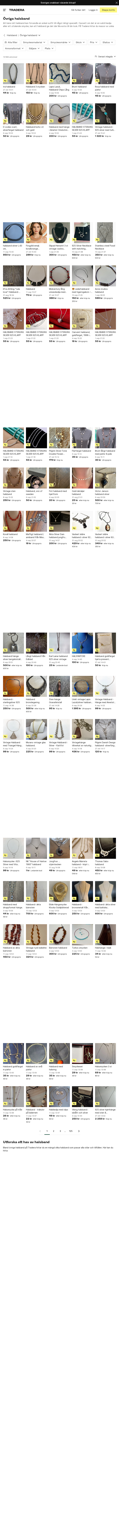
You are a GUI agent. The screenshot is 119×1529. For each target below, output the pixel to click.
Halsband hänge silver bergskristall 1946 (11, 658)
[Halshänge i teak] (105, 934)
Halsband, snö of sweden (34, 492)
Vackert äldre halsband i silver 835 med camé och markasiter (105, 536)
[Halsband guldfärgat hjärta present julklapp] (105, 643)
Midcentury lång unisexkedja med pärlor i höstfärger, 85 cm (58, 290)
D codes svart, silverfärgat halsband (13, 128)
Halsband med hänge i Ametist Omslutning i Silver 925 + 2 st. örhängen (59, 128)
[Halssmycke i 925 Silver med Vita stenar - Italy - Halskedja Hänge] (13, 848)
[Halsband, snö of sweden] (36, 478)
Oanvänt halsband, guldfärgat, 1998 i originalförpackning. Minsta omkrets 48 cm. (81, 334)
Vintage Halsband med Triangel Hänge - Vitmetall (13, 744)
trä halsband (9, 86)
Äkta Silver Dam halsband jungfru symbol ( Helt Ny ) (57, 536)
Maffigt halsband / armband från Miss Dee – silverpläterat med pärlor (35, 536)
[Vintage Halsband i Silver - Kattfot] (59, 729)
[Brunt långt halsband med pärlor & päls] (105, 437)
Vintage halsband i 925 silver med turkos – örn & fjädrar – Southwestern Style (105, 128)
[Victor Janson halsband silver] (105, 478)
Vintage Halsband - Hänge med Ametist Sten (104, 701)
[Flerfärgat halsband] (82, 437)
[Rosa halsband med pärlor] (105, 73)
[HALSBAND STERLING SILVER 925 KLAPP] (82, 113)
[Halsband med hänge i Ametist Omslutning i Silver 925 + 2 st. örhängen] (59, 113)
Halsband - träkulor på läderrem (35, 1111)
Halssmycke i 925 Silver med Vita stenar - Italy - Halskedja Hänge (11, 863)
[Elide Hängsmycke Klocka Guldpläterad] (59, 891)
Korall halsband (10, 534)
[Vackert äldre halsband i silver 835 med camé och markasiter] (105, 521)
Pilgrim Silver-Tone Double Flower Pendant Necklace (58, 452)
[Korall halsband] (13, 521)
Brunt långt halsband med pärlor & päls (105, 452)
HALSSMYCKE (78, 656)
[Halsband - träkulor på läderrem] (36, 1096)
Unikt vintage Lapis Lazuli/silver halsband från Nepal (82, 701)
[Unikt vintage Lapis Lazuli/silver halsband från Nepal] (82, 686)
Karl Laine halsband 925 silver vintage (58, 657)
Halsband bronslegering (32, 701)
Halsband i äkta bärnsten (33, 906)
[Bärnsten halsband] (59, 934)
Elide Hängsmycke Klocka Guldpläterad (59, 906)
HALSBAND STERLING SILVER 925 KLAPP (82, 128)
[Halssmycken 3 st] (105, 1053)
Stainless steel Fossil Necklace (105, 247)
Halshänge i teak (103, 948)
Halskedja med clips (58, 1109)
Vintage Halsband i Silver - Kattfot (58, 744)
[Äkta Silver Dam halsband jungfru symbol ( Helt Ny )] (59, 521)
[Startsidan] (16, 9)
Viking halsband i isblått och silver (80, 1111)
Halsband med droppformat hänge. (13, 906)
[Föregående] (41, 1131)
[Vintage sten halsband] (13, 478)
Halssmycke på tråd (12, 1109)
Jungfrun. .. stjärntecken (55, 863)
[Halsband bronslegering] (36, 686)
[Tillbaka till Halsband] (4, 35)
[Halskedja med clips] (59, 1096)
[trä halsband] (13, 73)
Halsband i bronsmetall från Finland (80, 906)
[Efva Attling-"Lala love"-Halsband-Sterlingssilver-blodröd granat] (13, 275)
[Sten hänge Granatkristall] (59, 686)
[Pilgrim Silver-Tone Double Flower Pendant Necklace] (59, 437)
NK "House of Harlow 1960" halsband (36, 863)
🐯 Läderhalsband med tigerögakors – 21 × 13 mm (81, 290)
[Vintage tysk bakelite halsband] (36, 934)
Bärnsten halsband (58, 948)
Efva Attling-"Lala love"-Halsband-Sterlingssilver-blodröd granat (11, 290)
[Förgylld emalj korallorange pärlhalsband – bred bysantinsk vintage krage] (36, 232)
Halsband (12, 35)
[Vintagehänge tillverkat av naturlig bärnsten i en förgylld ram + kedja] (82, 729)
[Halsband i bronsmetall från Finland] (82, 891)
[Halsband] (36, 275)
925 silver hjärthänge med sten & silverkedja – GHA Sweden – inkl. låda (105, 1111)
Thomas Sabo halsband (101, 863)
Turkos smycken (80, 948)
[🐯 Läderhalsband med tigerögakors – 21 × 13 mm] (82, 275)
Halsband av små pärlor (34, 1068)
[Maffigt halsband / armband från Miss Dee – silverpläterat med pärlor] (36, 521)
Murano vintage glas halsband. (36, 744)
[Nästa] (78, 1131)
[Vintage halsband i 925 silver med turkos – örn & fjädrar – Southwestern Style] (105, 113)
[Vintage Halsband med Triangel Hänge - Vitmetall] (13, 729)
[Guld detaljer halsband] (82, 478)
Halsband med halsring (56, 1068)
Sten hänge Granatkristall (55, 701)
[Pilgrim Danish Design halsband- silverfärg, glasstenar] (105, 729)
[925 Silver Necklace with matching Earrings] (82, 232)
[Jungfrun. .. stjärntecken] (59, 848)
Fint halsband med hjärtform (58, 492)
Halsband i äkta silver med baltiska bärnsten (105, 906)
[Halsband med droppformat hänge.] (13, 891)
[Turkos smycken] (82, 934)
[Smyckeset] (82, 1053)
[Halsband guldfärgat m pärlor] (13, 1053)
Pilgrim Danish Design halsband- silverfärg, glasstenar (105, 744)
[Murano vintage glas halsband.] (36, 729)
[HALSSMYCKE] (82, 643)
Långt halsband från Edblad (35, 657)
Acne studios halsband (101, 290)
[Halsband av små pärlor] (36, 1053)
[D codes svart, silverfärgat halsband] (13, 113)
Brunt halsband (79, 86)
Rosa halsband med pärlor (104, 88)
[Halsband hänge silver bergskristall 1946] (13, 643)
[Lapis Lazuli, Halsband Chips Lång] (59, 73)
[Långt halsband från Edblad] (36, 643)
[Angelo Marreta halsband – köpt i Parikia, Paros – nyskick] (82, 848)
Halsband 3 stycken (35, 86)
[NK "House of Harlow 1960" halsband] (36, 848)
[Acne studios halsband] (105, 275)
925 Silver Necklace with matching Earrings (81, 247)
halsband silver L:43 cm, (12, 247)
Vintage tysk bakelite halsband (36, 949)
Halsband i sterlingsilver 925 (11, 701)
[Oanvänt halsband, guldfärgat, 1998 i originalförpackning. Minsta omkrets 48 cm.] (82, 319)
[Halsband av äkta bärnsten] (13, 934)
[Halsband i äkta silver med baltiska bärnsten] (105, 891)
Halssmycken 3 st (103, 1066)
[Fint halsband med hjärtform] (59, 478)
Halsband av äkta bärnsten (11, 949)
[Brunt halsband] (82, 73)
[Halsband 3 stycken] (36, 73)
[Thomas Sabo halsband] (105, 848)
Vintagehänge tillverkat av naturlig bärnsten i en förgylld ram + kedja (82, 744)
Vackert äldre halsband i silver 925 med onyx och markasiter (82, 536)
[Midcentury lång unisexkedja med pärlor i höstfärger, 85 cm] (59, 275)
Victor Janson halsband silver (102, 492)
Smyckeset (77, 1066)
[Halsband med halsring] (59, 1053)
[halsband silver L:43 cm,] (13, 232)
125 (70, 1131)
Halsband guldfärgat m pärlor (13, 1068)
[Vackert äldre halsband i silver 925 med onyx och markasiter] (82, 521)
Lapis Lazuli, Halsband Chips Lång (59, 88)
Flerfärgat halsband (81, 451)
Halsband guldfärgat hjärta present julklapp (105, 658)
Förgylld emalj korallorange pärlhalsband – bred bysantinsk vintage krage (35, 247)
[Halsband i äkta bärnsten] (36, 891)
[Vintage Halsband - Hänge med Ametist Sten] (105, 686)
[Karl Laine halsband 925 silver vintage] (59, 643)
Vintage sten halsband (9, 492)
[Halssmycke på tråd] (13, 1096)
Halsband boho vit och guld (35, 128)
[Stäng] (116, 2)
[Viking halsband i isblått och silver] (82, 1096)
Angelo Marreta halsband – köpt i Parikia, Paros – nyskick (80, 863)
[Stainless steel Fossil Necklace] (105, 232)
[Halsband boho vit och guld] (36, 113)
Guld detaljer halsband (78, 492)
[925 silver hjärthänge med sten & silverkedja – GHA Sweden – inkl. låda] (105, 1096)
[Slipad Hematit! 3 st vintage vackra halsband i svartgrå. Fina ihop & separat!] (59, 232)
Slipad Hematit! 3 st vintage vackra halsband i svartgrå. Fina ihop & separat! (58, 247)
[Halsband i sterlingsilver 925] (13, 686)
